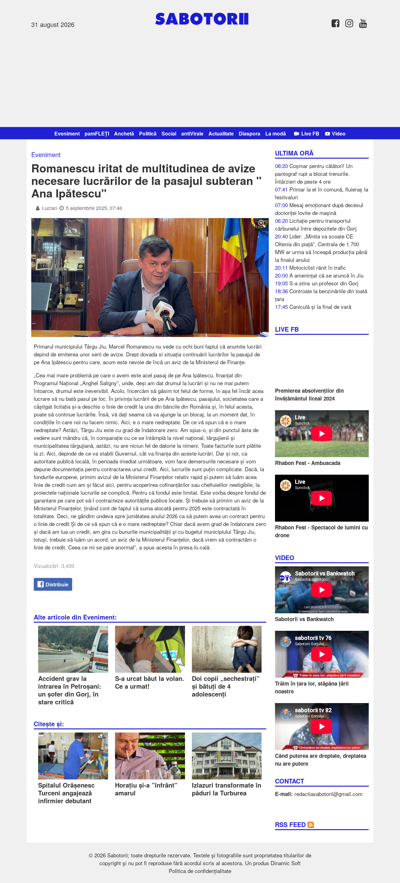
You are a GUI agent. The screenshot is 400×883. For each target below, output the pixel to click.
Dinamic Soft (286, 863)
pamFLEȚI (97, 133)
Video (338, 133)
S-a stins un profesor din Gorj (323, 283)
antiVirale (192, 133)
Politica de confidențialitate (200, 871)
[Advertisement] (200, 76)
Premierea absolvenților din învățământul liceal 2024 (309, 394)
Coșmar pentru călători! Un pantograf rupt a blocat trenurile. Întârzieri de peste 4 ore (313, 173)
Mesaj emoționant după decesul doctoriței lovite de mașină (319, 209)
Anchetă (124, 133)
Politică (148, 133)
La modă (275, 133)
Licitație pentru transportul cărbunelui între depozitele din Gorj (316, 224)
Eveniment (67, 133)
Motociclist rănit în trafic (317, 267)
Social (169, 133)
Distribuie (56, 584)
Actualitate (221, 133)
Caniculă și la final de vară (320, 306)
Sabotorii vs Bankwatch (304, 619)
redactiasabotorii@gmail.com (328, 794)
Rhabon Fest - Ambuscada (307, 463)
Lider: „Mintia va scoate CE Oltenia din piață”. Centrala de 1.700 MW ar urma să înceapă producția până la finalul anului (321, 247)
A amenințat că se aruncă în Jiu (326, 275)
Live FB (309, 133)
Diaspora (249, 133)
